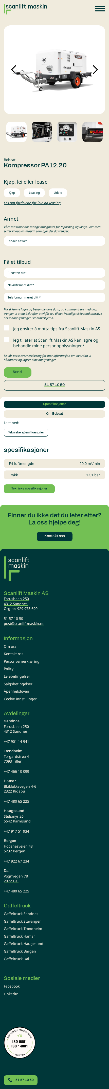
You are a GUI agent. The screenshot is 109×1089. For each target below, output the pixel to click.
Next (95, 70)
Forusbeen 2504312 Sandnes (16, 601)
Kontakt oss (13, 653)
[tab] (54, 404)
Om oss (10, 646)
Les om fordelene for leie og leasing (32, 202)
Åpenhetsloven (16, 691)
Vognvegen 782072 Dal (16, 879)
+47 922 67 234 (16, 861)
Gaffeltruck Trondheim (23, 928)
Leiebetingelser (17, 676)
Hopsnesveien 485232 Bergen (18, 849)
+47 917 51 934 (16, 831)
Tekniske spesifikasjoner (26, 432)
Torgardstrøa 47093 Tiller (16, 759)
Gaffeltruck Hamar (19, 936)
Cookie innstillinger (20, 698)
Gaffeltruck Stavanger (22, 921)
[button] (100, 8)
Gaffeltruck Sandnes (21, 913)
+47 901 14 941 (16, 741)
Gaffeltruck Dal (16, 958)
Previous (14, 70)
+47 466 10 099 (16, 771)
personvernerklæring (27, 356)
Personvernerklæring (22, 661)
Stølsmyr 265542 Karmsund (17, 819)
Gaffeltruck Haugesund (23, 943)
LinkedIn (11, 993)
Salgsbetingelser (18, 683)
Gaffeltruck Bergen (20, 951)
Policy (8, 668)
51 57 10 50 (54, 385)
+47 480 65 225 (16, 801)
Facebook (12, 986)
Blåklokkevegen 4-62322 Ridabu (20, 789)
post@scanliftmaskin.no (24, 623)
